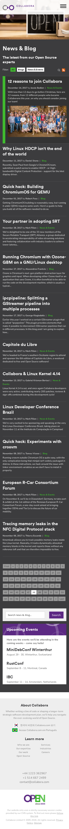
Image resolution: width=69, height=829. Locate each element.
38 (34, 585)
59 (34, 598)
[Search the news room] (60, 70)
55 (11, 598)
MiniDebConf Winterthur (29, 650)
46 (22, 592)
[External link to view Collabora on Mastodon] (31, 766)
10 (58, 566)
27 (29, 579)
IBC (10, 677)
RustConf (15, 663)
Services (45, 744)
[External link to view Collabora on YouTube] (23, 766)
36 (23, 585)
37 (29, 585)
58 (28, 598)
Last (62, 598)
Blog (44, 160)
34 (11, 585)
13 (11, 572)
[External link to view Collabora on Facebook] (45, 766)
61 (45, 598)
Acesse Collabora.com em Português (38, 730)
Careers (46, 752)
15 (21, 572)
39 (40, 585)
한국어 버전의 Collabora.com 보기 (37, 725)
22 (58, 572)
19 (42, 572)
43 (5, 592)
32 (58, 579)
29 (40, 579)
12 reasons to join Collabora (35, 81)
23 (5, 579)
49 (39, 592)
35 (17, 585)
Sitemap (38, 823)
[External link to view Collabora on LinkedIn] (16, 766)
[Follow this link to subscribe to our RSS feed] (64, 70)
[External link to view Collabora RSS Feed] (53, 766)
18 (36, 572)
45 (17, 592)
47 (28, 592)
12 (5, 572)
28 (34, 579)
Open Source (23, 756)
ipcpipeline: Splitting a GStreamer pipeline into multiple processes (26, 303)
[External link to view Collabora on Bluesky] (38, 766)
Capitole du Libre (20, 345)
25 (17, 579)
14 (16, 572)
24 (11, 579)
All (13, 69)
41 (52, 585)
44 (11, 592)
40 (46, 585)
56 (17, 598)
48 (34, 592)
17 (31, 572)
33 (5, 585)
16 (26, 572)
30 (46, 579)
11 (62, 566)
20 (47, 572)
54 (5, 598)
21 (53, 572)
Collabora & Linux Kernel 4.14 (31, 374)
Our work (23, 752)
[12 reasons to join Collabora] (37, 136)
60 (39, 598)
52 (56, 592)
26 (23, 579)
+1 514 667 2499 (34, 778)
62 (50, 598)
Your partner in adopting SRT (31, 221)
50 (45, 592)
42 (57, 585)
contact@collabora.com (34, 782)
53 (62, 592)
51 (51, 592)
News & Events (35, 69)
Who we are (23, 744)
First (6, 566)
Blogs (21, 69)
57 (22, 598)
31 (52, 579)
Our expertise (23, 748)
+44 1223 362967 (34, 773)
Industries (45, 748)
